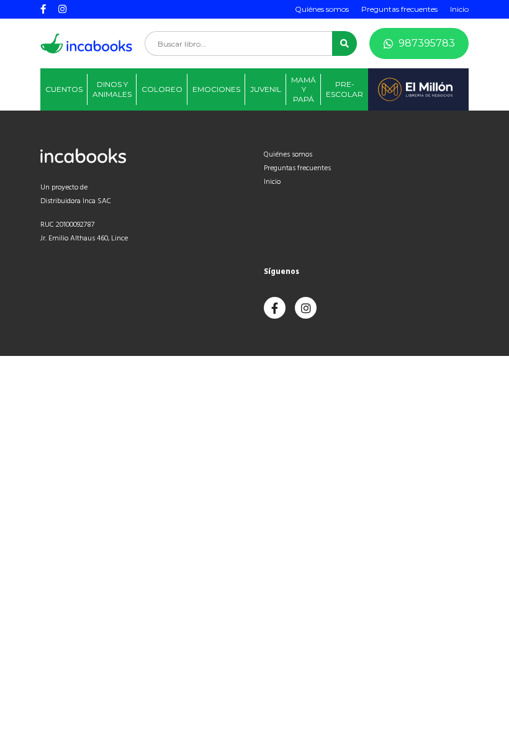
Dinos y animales (112, 89)
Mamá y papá (303, 89)
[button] (344, 43)
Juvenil (265, 89)
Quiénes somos (322, 9)
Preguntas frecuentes (399, 9)
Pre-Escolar (344, 89)
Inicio (459, 9)
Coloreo (162, 89)
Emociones (216, 89)
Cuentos (64, 89)
